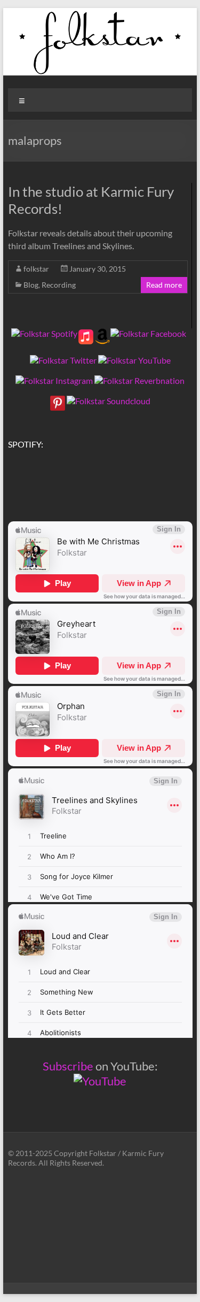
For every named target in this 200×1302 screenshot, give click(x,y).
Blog (30, 284)
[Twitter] (63, 360)
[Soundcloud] (108, 401)
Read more (164, 284)
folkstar (36, 268)
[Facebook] (148, 333)
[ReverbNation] (139, 380)
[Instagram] (54, 380)
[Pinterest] (57, 401)
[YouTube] (134, 360)
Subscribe (68, 1066)
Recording (59, 284)
